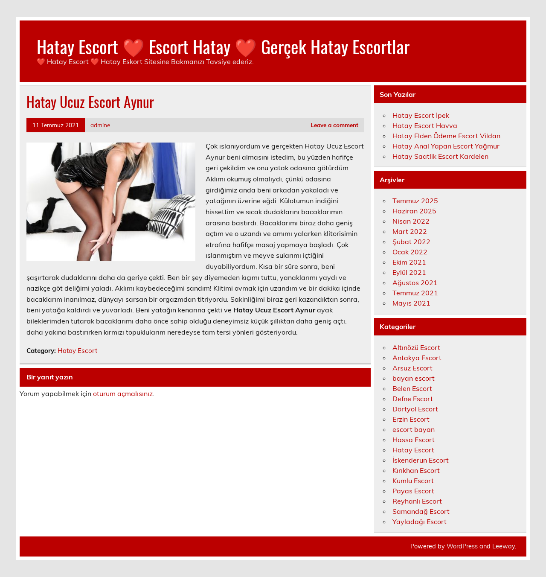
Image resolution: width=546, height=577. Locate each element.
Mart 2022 (409, 231)
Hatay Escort (77, 351)
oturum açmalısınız (123, 393)
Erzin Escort (411, 419)
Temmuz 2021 (415, 292)
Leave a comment (334, 124)
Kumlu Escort (413, 480)
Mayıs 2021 (411, 303)
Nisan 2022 (411, 221)
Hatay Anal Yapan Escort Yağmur (446, 146)
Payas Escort (413, 491)
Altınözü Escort (416, 347)
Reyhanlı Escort (417, 501)
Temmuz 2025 (415, 200)
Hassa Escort (413, 439)
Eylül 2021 (409, 272)
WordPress (462, 546)
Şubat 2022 (411, 241)
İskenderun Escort (420, 460)
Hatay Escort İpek (420, 115)
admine (100, 124)
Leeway (503, 546)
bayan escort (413, 378)
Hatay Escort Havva (424, 125)
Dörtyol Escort (415, 409)
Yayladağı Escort (419, 521)
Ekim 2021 (409, 262)
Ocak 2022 (409, 252)
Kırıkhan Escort (416, 470)
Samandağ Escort (421, 511)
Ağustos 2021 (415, 282)
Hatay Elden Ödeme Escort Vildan (446, 135)
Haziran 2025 (414, 211)
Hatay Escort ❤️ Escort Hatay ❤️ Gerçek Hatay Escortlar (223, 46)
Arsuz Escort (412, 368)
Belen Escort (412, 388)
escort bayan (413, 429)
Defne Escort (412, 398)
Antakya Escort (416, 357)
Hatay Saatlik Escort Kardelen (440, 156)
